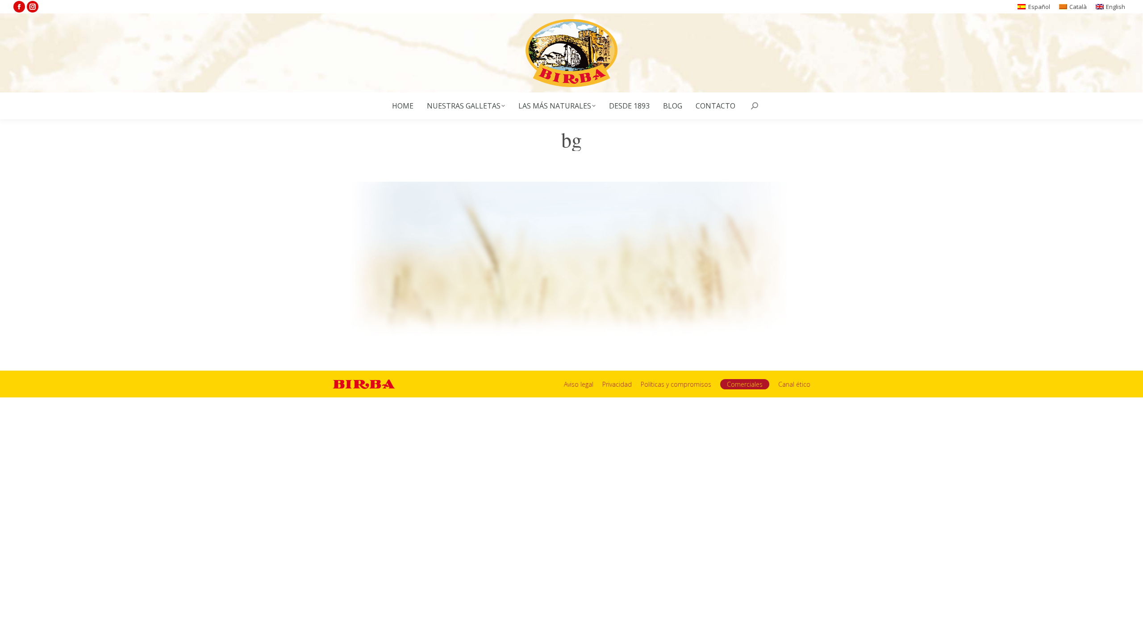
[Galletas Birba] (571, 52)
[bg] (571, 263)
